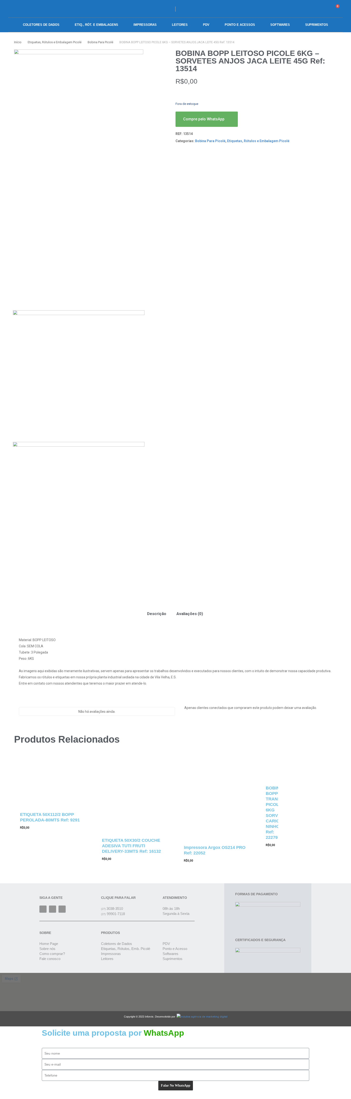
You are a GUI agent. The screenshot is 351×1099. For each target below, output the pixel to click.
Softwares (280, 25)
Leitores (180, 25)
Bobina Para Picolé (100, 42)
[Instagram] (52, 909)
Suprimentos (316, 25)
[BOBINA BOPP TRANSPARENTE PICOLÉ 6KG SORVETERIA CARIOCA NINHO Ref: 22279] (269, 766)
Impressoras (145, 25)
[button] (309, 9)
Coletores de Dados (41, 25)
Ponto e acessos (240, 25)
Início (17, 42)
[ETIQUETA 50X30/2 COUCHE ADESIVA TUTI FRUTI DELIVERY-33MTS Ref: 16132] (134, 793)
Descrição (156, 613)
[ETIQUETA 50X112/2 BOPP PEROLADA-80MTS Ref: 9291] (52, 780)
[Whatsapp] (62, 909)
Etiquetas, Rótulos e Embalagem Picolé (54, 42)
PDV (206, 25)
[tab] (156, 613)
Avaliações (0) (189, 613)
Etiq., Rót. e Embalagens (96, 25)
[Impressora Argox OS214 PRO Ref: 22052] (216, 796)
